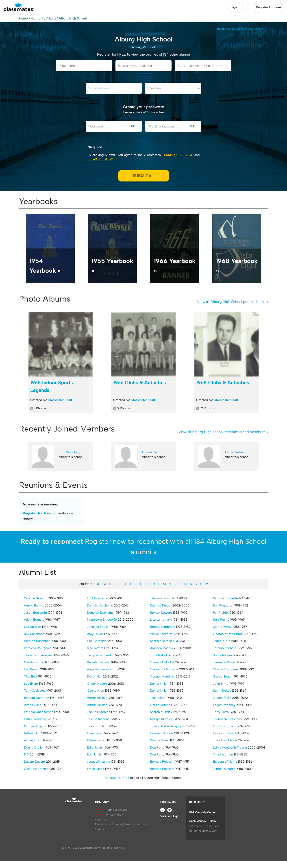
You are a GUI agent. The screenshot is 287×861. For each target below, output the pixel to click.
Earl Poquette (223, 605)
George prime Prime (228, 634)
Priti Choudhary (69, 452)
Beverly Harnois (98, 662)
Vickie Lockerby (161, 634)
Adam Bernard (34, 619)
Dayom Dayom (34, 762)
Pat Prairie (220, 613)
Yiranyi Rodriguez (225, 669)
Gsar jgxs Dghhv (36, 769)
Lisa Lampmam (161, 619)
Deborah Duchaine (100, 613)
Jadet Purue (221, 641)
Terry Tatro (221, 712)
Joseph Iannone (98, 719)
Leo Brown (31, 669)
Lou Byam (31, 684)
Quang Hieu (95, 691)
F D (26, 754)
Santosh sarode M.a (164, 641)
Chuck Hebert (97, 684)
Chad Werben (223, 754)
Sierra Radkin (222, 655)
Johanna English (98, 627)
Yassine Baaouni (35, 598)
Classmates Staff (60, 400)
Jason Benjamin (35, 613)
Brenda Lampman (162, 627)
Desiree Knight (161, 605)
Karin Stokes (222, 691)
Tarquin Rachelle (225, 648)
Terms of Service (177, 155)
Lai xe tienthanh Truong (230, 747)
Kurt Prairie (221, 619)
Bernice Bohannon (37, 641)
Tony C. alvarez (35, 691)
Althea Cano (32, 705)
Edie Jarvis (95, 747)
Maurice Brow (34, 662)
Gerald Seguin (223, 676)
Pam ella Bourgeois (37, 648)
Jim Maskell (158, 655)
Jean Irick (94, 726)
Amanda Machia (161, 648)
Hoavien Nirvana (161, 733)
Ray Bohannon (34, 634)
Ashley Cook (33, 740)
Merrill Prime (222, 627)
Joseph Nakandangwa (165, 726)
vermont (37, 18)
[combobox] (173, 88)
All (99, 584)
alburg (51, 18)
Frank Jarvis (95, 769)
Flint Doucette (97, 598)
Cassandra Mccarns (164, 669)
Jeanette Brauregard (38, 655)
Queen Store (222, 698)
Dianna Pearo (159, 740)
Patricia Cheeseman (38, 712)
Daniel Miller (159, 684)
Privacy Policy (100, 159)
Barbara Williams (225, 762)
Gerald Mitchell (161, 705)
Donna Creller (233, 452)
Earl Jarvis (94, 754)
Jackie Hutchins (98, 712)
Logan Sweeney (224, 705)
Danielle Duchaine (100, 605)
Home (23, 18)
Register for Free (117, 778)
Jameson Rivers (224, 662)
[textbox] (173, 88)
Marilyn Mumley (161, 719)
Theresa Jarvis (160, 598)
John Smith (221, 684)
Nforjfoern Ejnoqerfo (102, 619)
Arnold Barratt (34, 605)
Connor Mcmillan (162, 676)
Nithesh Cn (149, 452)
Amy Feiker (95, 634)
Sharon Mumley (161, 712)
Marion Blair (32, 627)
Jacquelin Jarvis (98, 762)
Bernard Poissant (162, 762)
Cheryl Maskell (160, 662)
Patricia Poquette (225, 598)
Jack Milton (158, 698)
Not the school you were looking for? (240, 28)
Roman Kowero (161, 613)
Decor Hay (94, 676)
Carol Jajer (94, 733)
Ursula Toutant (223, 733)
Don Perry (157, 747)
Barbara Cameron (36, 698)
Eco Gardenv (96, 641)
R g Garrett (95, 648)
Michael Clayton (35, 726)
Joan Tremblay (223, 740)
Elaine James (96, 740)
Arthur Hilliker (97, 698)
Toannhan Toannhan (227, 719)
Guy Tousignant (224, 726)
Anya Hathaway (98, 669)
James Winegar (224, 769)
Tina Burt (30, 676)
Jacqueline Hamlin (100, 655)
